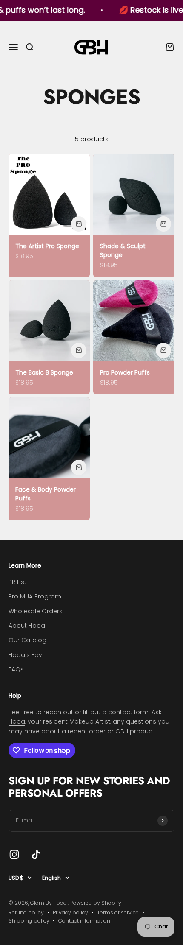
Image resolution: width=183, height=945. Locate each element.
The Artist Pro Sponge (47, 246)
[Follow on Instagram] (14, 854)
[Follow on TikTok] (36, 854)
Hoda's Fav (25, 655)
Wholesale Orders (36, 611)
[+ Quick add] (78, 224)
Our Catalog (27, 640)
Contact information (84, 920)
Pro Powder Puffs (125, 372)
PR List (17, 582)
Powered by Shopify (95, 902)
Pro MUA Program (35, 596)
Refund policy (26, 912)
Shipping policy (29, 920)
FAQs (16, 669)
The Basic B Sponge (44, 372)
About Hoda (27, 625)
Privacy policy (70, 912)
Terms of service (118, 912)
